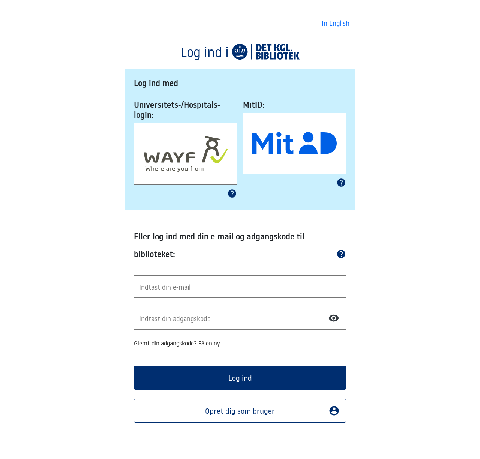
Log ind (240, 377)
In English (336, 22)
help (232, 193)
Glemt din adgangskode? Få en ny (177, 343)
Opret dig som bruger (272, 410)
